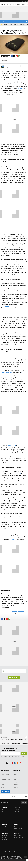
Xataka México (4, 846)
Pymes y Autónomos (18, 837)
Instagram (15, 763)
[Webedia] (25, 1)
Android (10, 24)
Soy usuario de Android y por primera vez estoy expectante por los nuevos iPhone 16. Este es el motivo (14, 739)
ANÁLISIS (3, 4)
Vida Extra (16, 811)
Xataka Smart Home (5, 815)
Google (18, 615)
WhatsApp (5, 24)
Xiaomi (2, 784)
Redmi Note (22, 24)
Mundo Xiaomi (4, 817)
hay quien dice (12, 445)
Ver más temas (5, 791)
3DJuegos (16, 809)
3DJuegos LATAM (17, 846)
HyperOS (16, 24)
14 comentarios (6, 56)
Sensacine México (18, 848)
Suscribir (23, 753)
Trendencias (4, 835)
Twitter (14, 56)
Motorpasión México (18, 851)
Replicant (18, 473)
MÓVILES (9, 4)
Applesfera (3, 813)
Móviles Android (5, 774)
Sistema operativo (10, 615)
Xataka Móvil (4, 811)
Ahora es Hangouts (6, 372)
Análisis (16, 774)
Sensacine (16, 818)
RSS (18, 763)
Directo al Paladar (5, 826)
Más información (21, 859)
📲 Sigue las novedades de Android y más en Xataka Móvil (13, 21)
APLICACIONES (16, 4)
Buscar (26, 797)
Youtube (12, 763)
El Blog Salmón (17, 835)
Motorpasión (17, 826)
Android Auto (4, 787)
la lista (12, 539)
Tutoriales (16, 777)
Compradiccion (4, 839)
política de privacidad (19, 756)
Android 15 (16, 787)
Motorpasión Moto (18, 828)
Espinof (16, 820)
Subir (23, 802)
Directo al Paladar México (6, 851)
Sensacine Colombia (18, 849)
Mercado (16, 779)
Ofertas (16, 784)
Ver (14, 677)
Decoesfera (3, 837)
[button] (13, 66)
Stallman (19, 88)
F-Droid (14, 482)
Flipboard (17, 56)
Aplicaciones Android (6, 777)
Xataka (2, 809)
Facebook (12, 56)
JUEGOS (23, 4)
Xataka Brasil (4, 848)
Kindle (7, 306)
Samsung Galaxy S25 (15, 743)
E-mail (19, 56)
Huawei (3, 782)
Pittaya (20, 613)
